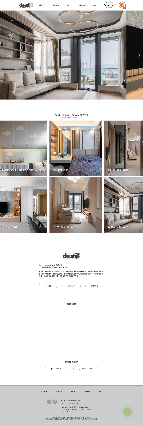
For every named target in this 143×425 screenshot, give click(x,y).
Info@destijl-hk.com (74, 400)
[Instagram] (49, 402)
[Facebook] (55, 402)
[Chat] (126, 411)
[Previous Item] (4, 55)
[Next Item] (139, 55)
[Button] (75, 148)
